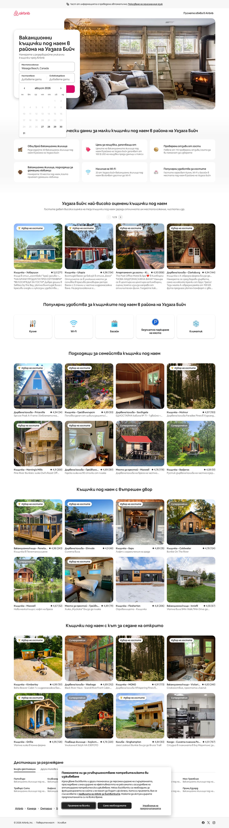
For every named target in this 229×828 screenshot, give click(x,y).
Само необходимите (114, 805)
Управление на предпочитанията (150, 807)
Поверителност (45, 822)
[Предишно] (108, 217)
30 (61, 126)
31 (24, 133)
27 (42, 126)
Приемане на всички (79, 805)
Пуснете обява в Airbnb (198, 13)
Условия (61, 822)
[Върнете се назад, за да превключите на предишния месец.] (24, 88)
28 (49, 126)
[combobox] (47, 68)
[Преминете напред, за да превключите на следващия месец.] (61, 88)
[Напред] (120, 217)
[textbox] (33, 79)
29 (55, 126)
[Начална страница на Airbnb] (22, 13)
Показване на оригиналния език (145, 4)
